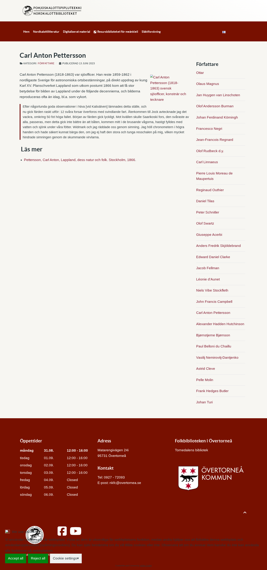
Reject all (38, 558)
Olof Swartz (205, 223)
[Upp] (245, 512)
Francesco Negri (209, 129)
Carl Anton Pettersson (213, 313)
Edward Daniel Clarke (213, 257)
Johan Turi (204, 402)
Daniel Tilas (205, 201)
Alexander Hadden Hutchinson (220, 324)
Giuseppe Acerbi (209, 235)
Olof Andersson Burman (215, 106)
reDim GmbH (146, 566)
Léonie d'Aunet (208, 279)
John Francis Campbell (214, 302)
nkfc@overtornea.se (125, 483)
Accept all (15, 558)
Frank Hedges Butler (212, 391)
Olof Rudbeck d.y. (210, 151)
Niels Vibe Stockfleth (212, 290)
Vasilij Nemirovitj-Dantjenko (217, 357)
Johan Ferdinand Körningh (217, 117)
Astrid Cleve (205, 368)
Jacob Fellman (207, 268)
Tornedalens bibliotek (191, 450)
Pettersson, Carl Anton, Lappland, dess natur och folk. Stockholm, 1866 (79, 160)
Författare (46, 63)
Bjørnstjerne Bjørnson (213, 335)
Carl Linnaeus (207, 162)
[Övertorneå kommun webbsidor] (211, 478)
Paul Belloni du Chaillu (213, 346)
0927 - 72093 (114, 477)
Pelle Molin (204, 380)
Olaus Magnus (207, 84)
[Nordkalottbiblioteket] (52, 10)
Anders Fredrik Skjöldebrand (218, 246)
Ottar (200, 73)
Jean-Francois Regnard (214, 140)
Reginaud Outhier (210, 190)
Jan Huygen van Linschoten (218, 95)
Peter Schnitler (207, 212)
